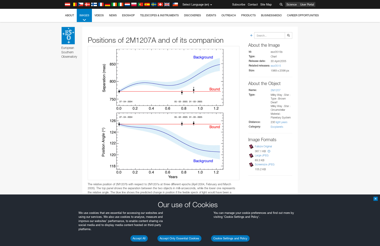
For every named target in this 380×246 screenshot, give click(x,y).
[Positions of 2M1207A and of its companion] (163, 113)
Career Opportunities (303, 15)
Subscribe (238, 4)
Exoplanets (277, 126)
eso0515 (276, 65)
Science (292, 4)
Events (211, 15)
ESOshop (128, 15)
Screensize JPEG (264, 164)
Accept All (139, 238)
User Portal (307, 4)
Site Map (266, 4)
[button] (269, 151)
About (69, 15)
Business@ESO (271, 15)
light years (281, 122)
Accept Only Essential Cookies (179, 238)
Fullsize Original (263, 146)
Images (84, 15)
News (113, 15)
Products (248, 15)
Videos (99, 15)
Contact (253, 4)
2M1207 (276, 90)
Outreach (228, 15)
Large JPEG (262, 155)
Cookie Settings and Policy (230, 238)
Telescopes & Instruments (159, 15)
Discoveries (192, 15)
